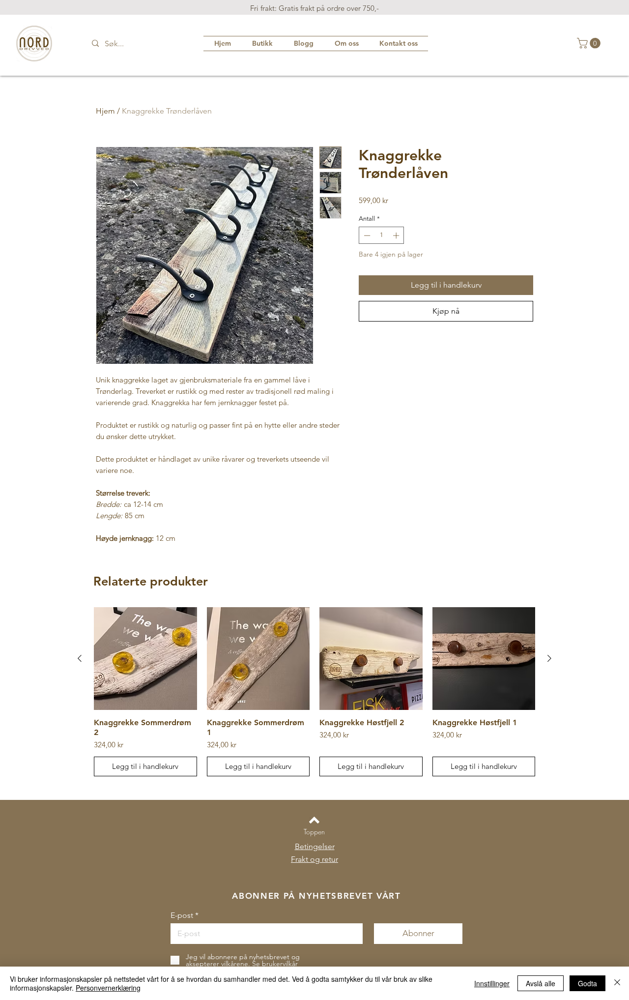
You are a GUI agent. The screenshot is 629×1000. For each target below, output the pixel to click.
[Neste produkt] (549, 658)
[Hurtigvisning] (145, 658)
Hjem (105, 111)
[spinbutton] (381, 235)
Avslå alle (540, 983)
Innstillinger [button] (492, 983)
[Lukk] (617, 983)
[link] (590, 43)
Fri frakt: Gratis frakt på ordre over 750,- (314, 8)
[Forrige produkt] (80, 658)
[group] (314, 692)
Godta (587, 983)
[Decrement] (366, 235)
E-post (182, 915)
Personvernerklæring (108, 988)
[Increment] (397, 235)
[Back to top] (314, 820)
